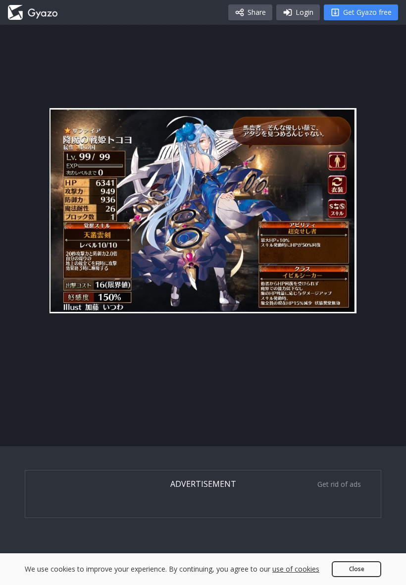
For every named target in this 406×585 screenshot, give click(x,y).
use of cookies (295, 569)
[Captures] (32, 12)
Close (356, 569)
